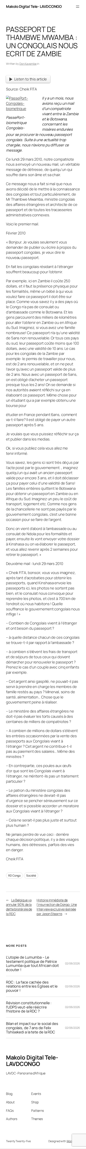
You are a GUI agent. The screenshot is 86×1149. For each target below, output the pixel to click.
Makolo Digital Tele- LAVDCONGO (34, 6)
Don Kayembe (28, 64)
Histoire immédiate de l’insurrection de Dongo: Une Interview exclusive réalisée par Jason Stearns (57, 907)
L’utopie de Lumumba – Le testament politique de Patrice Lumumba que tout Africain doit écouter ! (32, 963)
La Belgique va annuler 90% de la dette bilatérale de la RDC (19, 907)
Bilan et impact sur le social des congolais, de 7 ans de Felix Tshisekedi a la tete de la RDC (32, 1028)
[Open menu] (77, 6)
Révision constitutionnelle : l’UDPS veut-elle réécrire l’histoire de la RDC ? (29, 1007)
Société (31, 875)
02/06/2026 (72, 963)
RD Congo (14, 875)
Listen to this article (30, 79)
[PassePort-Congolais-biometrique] (20, 108)
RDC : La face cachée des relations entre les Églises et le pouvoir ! (32, 986)
